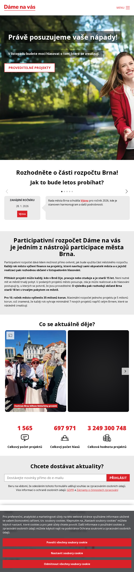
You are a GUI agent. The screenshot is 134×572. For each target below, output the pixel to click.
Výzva (22, 213)
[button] (127, 191)
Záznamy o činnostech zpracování (97, 490)
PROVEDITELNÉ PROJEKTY (29, 67)
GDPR (70, 490)
